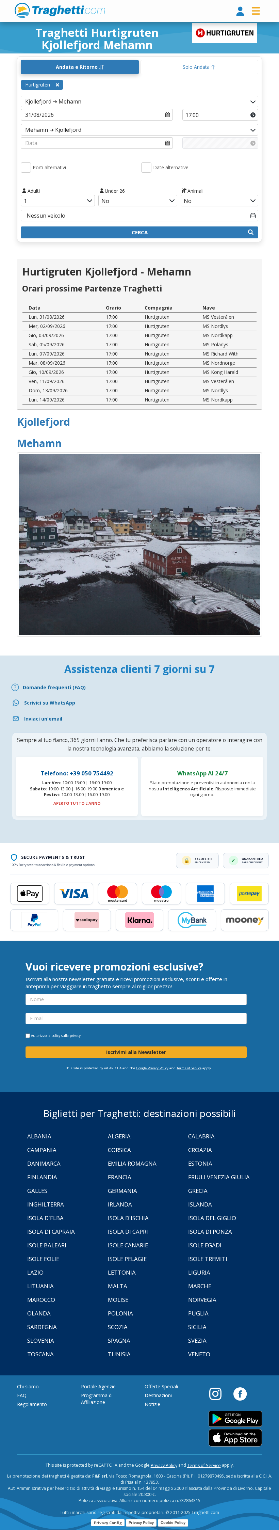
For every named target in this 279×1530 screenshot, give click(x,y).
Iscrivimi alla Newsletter (136, 1052)
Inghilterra (45, 1204)
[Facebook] (240, 1393)
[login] (240, 11)
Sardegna (42, 1327)
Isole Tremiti (207, 1259)
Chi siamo (28, 1386)
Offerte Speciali (161, 1386)
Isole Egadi (204, 1245)
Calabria (201, 1136)
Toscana (40, 1354)
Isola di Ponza (210, 1231)
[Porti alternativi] (26, 167)
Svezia (197, 1340)
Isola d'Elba (45, 1218)
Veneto (199, 1354)
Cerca (140, 232)
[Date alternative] (146, 167)
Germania (122, 1191)
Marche (199, 1286)
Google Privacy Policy (152, 1068)
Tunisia (119, 1354)
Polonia (120, 1313)
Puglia (198, 1313)
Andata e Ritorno (77, 67)
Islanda (200, 1204)
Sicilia (197, 1327)
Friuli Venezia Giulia (219, 1177)
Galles (37, 1191)
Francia (119, 1177)
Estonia (200, 1163)
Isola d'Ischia (128, 1218)
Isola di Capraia (51, 1231)
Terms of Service (189, 1068)
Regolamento (32, 1404)
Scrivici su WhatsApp (49, 702)
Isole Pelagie (127, 1259)
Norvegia (202, 1300)
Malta (117, 1286)
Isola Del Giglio (212, 1218)
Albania (39, 1136)
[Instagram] (219, 1393)
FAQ (22, 1395)
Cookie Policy (173, 1522)
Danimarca (44, 1163)
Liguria (199, 1272)
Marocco (41, 1300)
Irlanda (120, 1204)
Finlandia (42, 1177)
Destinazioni (158, 1395)
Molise (118, 1300)
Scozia (118, 1327)
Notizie (152, 1404)
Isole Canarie (128, 1245)
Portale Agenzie (98, 1386)
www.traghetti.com (60, 10)
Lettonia (122, 1272)
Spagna (119, 1340)
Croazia (200, 1150)
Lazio (35, 1272)
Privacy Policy (164, 1465)
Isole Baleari (46, 1245)
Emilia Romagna (132, 1163)
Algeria (119, 1136)
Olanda (39, 1313)
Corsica (119, 1150)
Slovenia (40, 1340)
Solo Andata (197, 67)
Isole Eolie (43, 1259)
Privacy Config (108, 1522)
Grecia (198, 1191)
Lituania (40, 1286)
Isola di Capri (128, 1231)
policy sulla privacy (66, 1035)
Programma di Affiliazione (97, 1398)
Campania (41, 1150)
